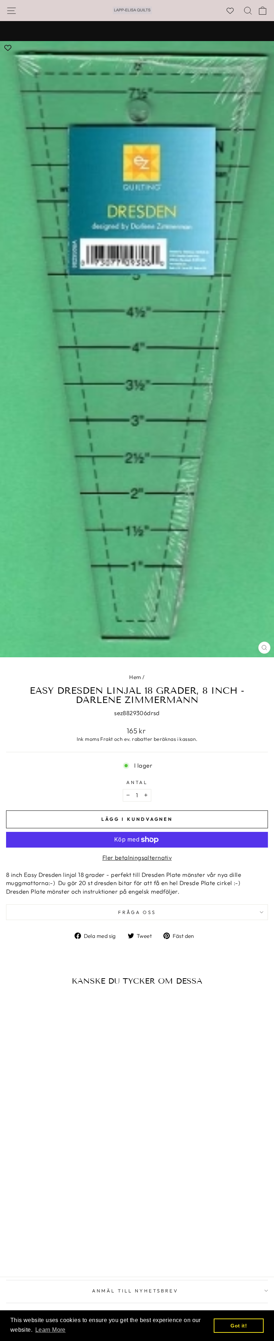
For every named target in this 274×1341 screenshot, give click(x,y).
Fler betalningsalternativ (137, 857)
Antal (137, 782)
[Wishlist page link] (234, 10)
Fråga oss (137, 912)
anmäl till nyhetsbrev (135, 1291)
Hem (135, 677)
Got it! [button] (238, 1326)
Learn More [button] (50, 1330)
